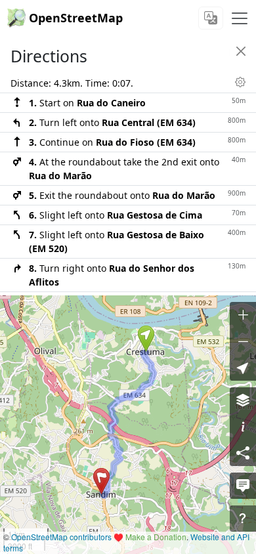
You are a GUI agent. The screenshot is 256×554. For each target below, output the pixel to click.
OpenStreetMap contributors (61, 536)
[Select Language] (210, 18)
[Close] (241, 51)
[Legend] (243, 427)
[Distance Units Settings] (240, 82)
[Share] (243, 453)
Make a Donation (155, 536)
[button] (146, 339)
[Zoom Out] (243, 341)
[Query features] (243, 518)
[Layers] (243, 400)
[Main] (239, 18)
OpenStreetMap (76, 18)
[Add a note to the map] (243, 486)
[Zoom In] (243, 315)
